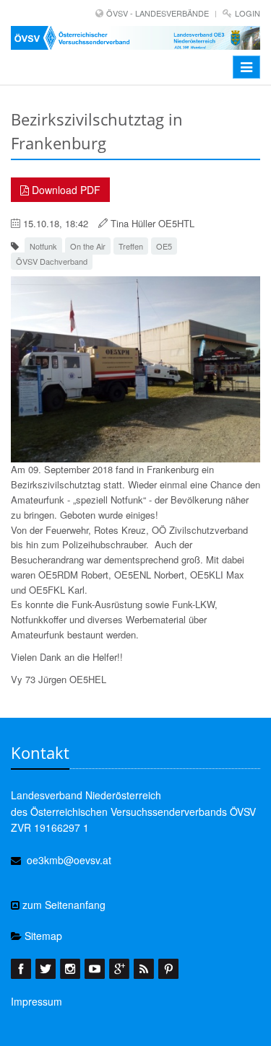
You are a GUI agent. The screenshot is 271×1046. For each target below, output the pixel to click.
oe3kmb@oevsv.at (69, 860)
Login (247, 13)
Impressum (36, 1001)
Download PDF (64, 190)
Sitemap (42, 935)
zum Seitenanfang (63, 904)
